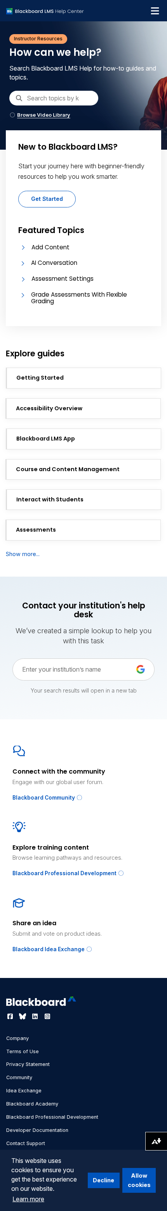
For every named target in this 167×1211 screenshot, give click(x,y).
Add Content (50, 247)
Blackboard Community (44, 798)
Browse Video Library (43, 115)
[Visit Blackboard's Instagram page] (47, 1016)
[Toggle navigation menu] (155, 11)
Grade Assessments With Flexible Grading (79, 297)
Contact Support (25, 1143)
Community (19, 1077)
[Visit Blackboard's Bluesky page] (23, 1016)
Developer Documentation (37, 1130)
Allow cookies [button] (139, 1180)
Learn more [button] (28, 1199)
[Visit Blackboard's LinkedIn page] (35, 1016)
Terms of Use (22, 1051)
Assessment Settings (62, 279)
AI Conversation (54, 263)
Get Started (47, 198)
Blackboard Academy (32, 1104)
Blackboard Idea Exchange (49, 949)
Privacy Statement (28, 1064)
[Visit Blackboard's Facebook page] (11, 1016)
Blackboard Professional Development (65, 873)
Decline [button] (103, 1180)
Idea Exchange (24, 1091)
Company (17, 1038)
